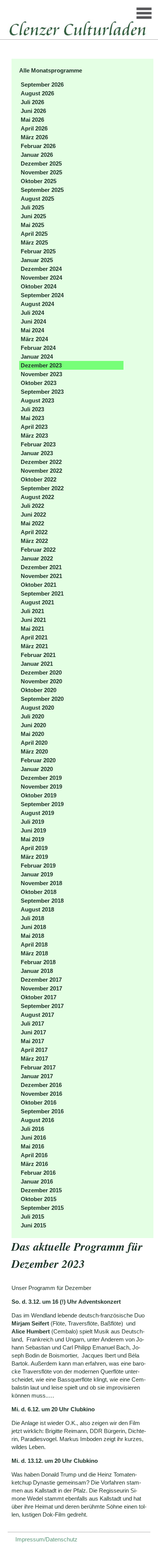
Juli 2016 (32, 1129)
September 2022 (42, 488)
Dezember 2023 (41, 365)
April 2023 (34, 427)
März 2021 (34, 646)
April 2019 (34, 848)
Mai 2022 (32, 523)
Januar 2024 (37, 356)
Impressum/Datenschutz (46, 1539)
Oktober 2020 (38, 690)
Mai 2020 (32, 734)
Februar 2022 (38, 549)
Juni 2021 (33, 620)
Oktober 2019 (38, 795)
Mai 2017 (32, 1041)
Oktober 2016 (38, 1102)
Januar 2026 (37, 154)
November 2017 (41, 988)
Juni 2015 (33, 1225)
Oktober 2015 (38, 1199)
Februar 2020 (38, 760)
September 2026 (42, 84)
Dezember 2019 (41, 778)
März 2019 (34, 856)
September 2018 (42, 900)
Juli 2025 (32, 207)
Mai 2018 (32, 935)
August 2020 (37, 707)
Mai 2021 (32, 628)
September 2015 (42, 1208)
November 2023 (41, 374)
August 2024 (37, 304)
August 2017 (37, 1014)
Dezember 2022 (41, 462)
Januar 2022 (37, 558)
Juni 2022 (33, 514)
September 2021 (42, 593)
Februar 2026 (38, 146)
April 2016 (34, 1155)
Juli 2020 (32, 716)
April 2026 (34, 128)
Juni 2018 (33, 927)
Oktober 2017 (38, 997)
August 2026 (37, 93)
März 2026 (34, 137)
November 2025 (41, 172)
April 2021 (34, 637)
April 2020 (34, 742)
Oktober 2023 (38, 383)
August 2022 (37, 497)
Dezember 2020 (41, 672)
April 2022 (34, 532)
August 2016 (37, 1120)
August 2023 (37, 400)
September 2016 (42, 1111)
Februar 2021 (38, 655)
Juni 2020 (33, 725)
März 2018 (34, 953)
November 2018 (41, 883)
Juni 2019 (33, 830)
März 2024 (34, 339)
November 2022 (41, 470)
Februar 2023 (38, 444)
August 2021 (37, 602)
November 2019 (41, 786)
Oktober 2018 (38, 892)
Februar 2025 (38, 251)
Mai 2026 (32, 119)
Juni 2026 (33, 111)
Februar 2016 (38, 1172)
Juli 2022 (32, 505)
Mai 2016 (32, 1146)
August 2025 (37, 198)
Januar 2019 (37, 874)
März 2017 (34, 1058)
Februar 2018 (38, 962)
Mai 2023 (32, 418)
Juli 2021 (32, 611)
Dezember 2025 (41, 163)
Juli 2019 (32, 821)
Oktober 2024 (38, 286)
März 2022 (34, 541)
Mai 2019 (32, 839)
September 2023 (42, 391)
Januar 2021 (37, 663)
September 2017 (42, 1006)
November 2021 (41, 576)
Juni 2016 (33, 1137)
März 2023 (34, 435)
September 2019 (42, 804)
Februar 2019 (38, 865)
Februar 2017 (38, 1067)
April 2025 (34, 233)
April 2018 (34, 944)
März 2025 (34, 242)
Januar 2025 (37, 260)
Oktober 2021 (38, 584)
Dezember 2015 (41, 1190)
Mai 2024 (32, 330)
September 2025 (42, 190)
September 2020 (42, 699)
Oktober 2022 (38, 479)
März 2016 (34, 1164)
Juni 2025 (33, 216)
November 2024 (41, 277)
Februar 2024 (38, 348)
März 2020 (34, 751)
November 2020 (41, 681)
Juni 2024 (33, 321)
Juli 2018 (32, 918)
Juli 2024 (32, 312)
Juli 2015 (32, 1216)
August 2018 (37, 909)
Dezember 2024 (41, 269)
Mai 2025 (32, 225)
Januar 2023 (37, 453)
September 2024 (42, 295)
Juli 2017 (32, 1023)
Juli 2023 (32, 409)
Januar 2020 (37, 769)
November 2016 (41, 1093)
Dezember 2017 (41, 979)
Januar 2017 (37, 1076)
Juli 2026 (32, 102)
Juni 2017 (33, 1032)
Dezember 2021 (41, 567)
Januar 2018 (37, 971)
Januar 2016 (37, 1181)
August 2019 (37, 813)
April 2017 (34, 1050)
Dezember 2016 (41, 1085)
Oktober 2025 (38, 181)
